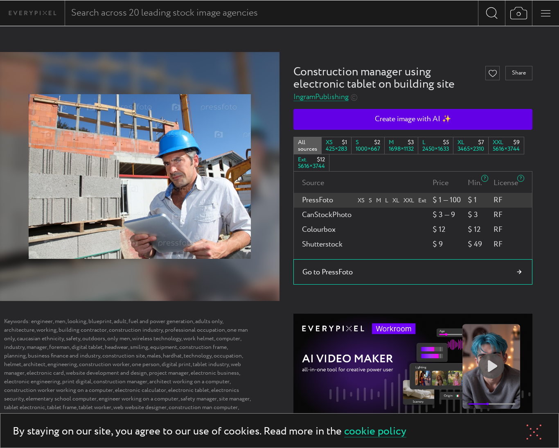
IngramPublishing (321, 97)
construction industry (136, 330)
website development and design (106, 373)
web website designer (140, 407)
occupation (228, 356)
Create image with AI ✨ (413, 119)
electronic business (215, 373)
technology (198, 356)
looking (77, 321)
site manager (234, 399)
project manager (169, 373)
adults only (208, 321)
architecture (19, 330)
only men (118, 339)
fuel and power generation (160, 321)
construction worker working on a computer (58, 390)
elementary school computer (61, 399)
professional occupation (195, 330)
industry (14, 347)
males (154, 356)
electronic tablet (188, 390)
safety (73, 339)
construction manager (120, 382)
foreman (59, 347)
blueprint (100, 321)
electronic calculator (140, 390)
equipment (163, 347)
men (60, 321)
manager (37, 347)
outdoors (93, 339)
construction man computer (203, 407)
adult (120, 321)
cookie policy (375, 431)
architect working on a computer (189, 382)
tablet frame (62, 407)
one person (146, 364)
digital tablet (87, 347)
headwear (116, 347)
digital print (176, 364)
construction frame (203, 347)
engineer (42, 321)
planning (15, 356)
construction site (123, 356)
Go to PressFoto (327, 272)
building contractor (83, 330)
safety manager (198, 399)
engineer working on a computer (138, 399)
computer (228, 339)
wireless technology (156, 339)
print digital (76, 382)
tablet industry (211, 364)
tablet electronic (24, 407)
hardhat (172, 356)
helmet (12, 364)
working (46, 330)
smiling (139, 347)
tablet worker (95, 407)
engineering (62, 364)
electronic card (45, 373)
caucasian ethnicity (40, 339)
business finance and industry (64, 356)
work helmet (198, 339)
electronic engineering (32, 382)
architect (34, 364)
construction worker (104, 364)
